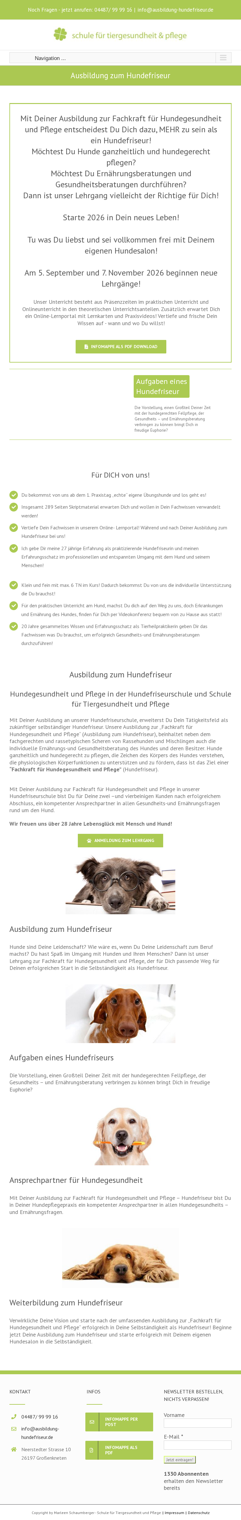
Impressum (174, 1512)
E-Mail (173, 1436)
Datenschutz (199, 1512)
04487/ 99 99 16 (113, 9)
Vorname (174, 1415)
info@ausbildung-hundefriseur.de (175, 9)
